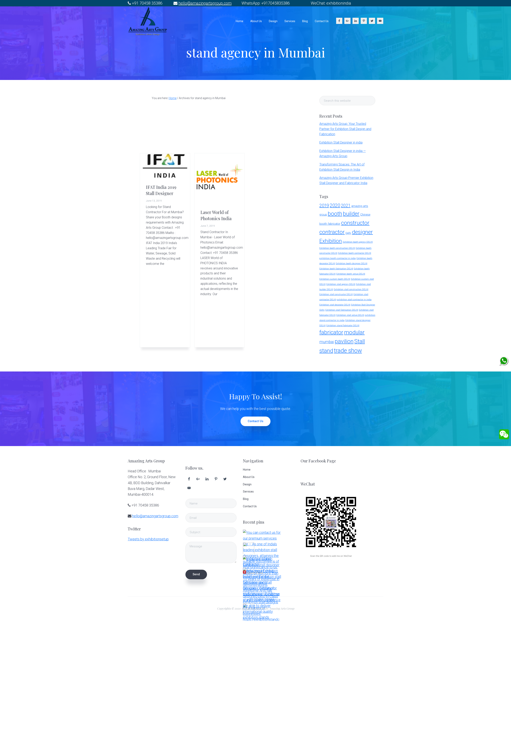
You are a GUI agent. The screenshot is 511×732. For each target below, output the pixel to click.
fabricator (331, 332)
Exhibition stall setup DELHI (350, 315)
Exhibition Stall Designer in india (340, 142)
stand (326, 350)
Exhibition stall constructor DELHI (336, 294)
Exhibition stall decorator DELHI (334, 304)
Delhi (348, 233)
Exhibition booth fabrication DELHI (336, 268)
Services (248, 491)
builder (351, 213)
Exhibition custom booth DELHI (334, 279)
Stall (359, 341)
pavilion (344, 341)
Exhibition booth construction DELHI (337, 248)
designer (362, 232)
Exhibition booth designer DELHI (351, 263)
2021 (346, 205)
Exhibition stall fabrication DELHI (341, 310)
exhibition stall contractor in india (354, 299)
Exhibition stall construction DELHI (351, 289)
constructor (355, 223)
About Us (249, 477)
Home (247, 469)
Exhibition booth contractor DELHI (354, 253)
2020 (335, 205)
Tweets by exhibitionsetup (148, 539)
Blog (246, 499)
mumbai (326, 342)
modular (354, 332)
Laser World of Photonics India (216, 215)
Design (247, 484)
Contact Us (255, 421)
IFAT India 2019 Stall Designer (161, 190)
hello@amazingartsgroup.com (205, 3)
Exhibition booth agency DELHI (358, 242)
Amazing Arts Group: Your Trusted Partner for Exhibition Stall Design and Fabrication (345, 129)
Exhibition (330, 241)
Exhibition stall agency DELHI (340, 284)
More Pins (255, 573)
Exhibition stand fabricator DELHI (342, 325)
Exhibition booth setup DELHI (350, 274)
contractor (332, 232)
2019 (324, 205)
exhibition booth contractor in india (337, 258)
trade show (348, 350)
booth (335, 213)
